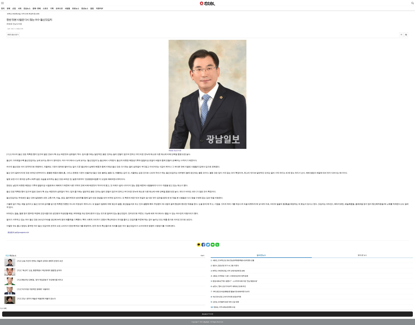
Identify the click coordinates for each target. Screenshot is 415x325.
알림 (92, 8)
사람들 (67, 8)
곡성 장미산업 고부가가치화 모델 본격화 (226, 296)
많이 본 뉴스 (362, 255)
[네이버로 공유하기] (213, 246)
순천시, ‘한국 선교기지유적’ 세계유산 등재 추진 (228, 286)
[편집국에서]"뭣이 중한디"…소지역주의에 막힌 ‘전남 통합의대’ (234, 281)
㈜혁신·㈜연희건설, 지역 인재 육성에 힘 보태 (23, 14)
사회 (19, 8)
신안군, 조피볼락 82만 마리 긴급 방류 (225, 302)
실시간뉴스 (261, 255)
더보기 (202, 255)
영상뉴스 (84, 8)
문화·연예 (37, 8)
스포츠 (45, 8)
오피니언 (59, 8)
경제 (8, 8)
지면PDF (99, 8)
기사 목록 (3, 308)
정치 (3, 8)
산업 (14, 8)
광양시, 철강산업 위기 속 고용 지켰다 (225, 265)
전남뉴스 (27, 8)
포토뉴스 (75, 8)
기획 (52, 8)
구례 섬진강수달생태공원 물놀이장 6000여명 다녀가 (230, 291)
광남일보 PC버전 (207, 314)
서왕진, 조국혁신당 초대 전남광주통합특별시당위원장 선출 (232, 260)
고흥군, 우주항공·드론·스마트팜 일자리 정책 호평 (229, 276)
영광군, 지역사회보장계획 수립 (223, 307)
